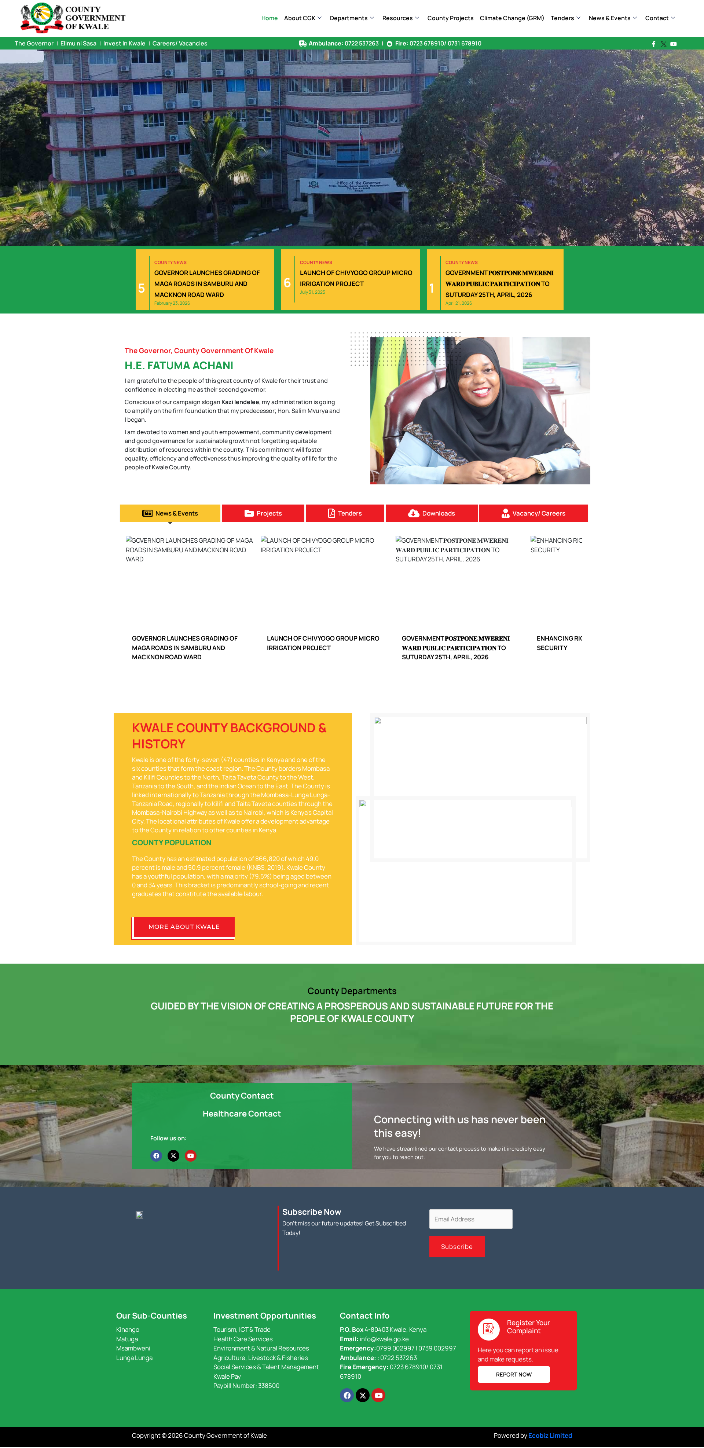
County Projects (451, 18)
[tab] (170, 513)
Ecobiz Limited (550, 1435)
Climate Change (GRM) (512, 18)
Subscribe (457, 1246)
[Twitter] (663, 44)
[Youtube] (673, 44)
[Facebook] (653, 44)
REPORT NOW (514, 1374)
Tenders (562, 18)
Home (269, 18)
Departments (349, 18)
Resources (397, 18)
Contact (657, 18)
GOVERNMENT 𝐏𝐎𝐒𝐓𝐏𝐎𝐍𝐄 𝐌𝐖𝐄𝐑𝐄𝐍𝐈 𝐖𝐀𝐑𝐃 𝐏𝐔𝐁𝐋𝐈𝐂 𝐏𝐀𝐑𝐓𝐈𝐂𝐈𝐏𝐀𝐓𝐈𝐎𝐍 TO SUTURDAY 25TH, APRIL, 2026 (321, 647)
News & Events (610, 18)
